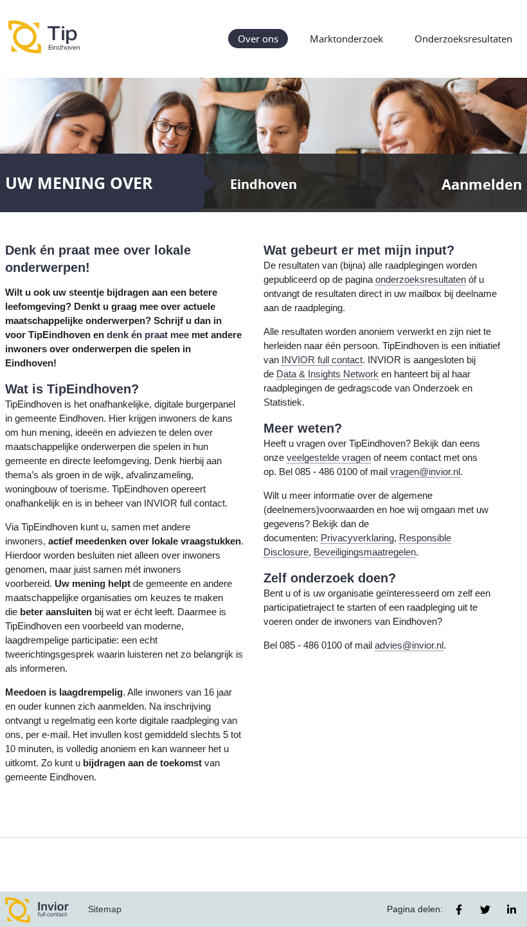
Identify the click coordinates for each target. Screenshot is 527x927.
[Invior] (37, 909)
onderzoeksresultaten (420, 279)
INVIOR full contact (321, 360)
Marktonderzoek (346, 38)
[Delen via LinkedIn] (511, 909)
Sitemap (104, 909)
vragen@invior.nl (425, 472)
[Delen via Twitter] (485, 909)
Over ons (258, 38)
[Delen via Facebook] (459, 909)
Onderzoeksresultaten (463, 38)
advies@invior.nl (409, 645)
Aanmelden (482, 184)
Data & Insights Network (327, 374)
